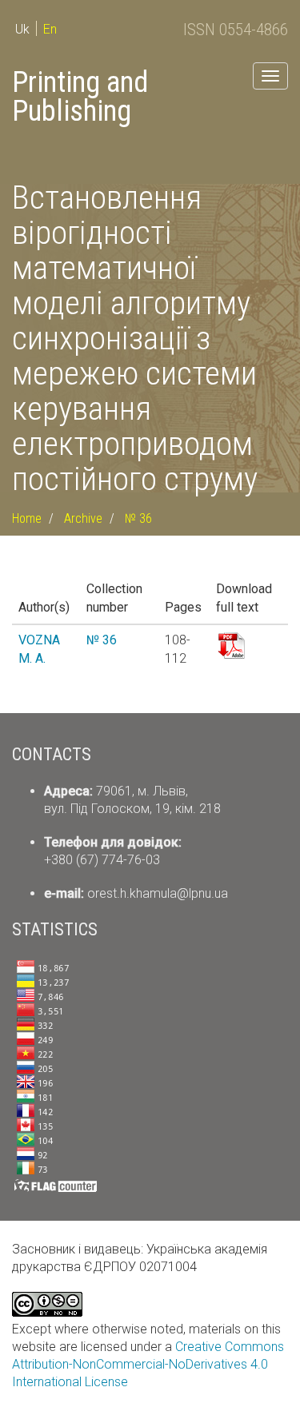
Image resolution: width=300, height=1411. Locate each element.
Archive (83, 518)
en (50, 29)
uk (22, 29)
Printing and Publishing (80, 97)
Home (27, 518)
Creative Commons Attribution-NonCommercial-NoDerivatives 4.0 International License (148, 1364)
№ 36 (138, 518)
